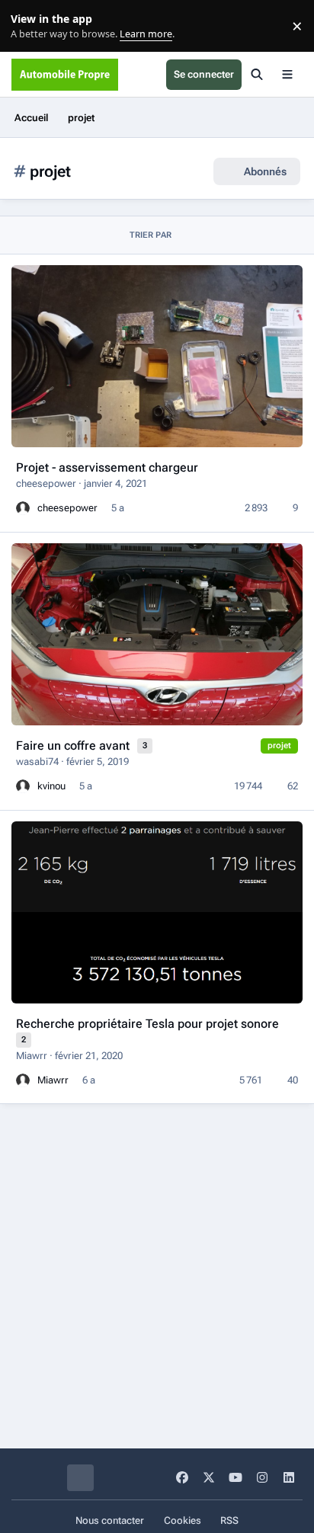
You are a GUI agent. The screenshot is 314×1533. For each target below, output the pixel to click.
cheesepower (46, 483)
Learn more (29, 26)
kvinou (51, 786)
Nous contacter (109, 1520)
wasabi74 (37, 761)
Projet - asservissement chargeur (107, 467)
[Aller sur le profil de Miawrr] (23, 1080)
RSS (229, 1520)
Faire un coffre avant (74, 745)
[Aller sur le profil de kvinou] (23, 786)
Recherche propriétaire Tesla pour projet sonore (147, 1023)
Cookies (182, 1520)
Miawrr (31, 1055)
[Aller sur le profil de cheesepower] (23, 508)
